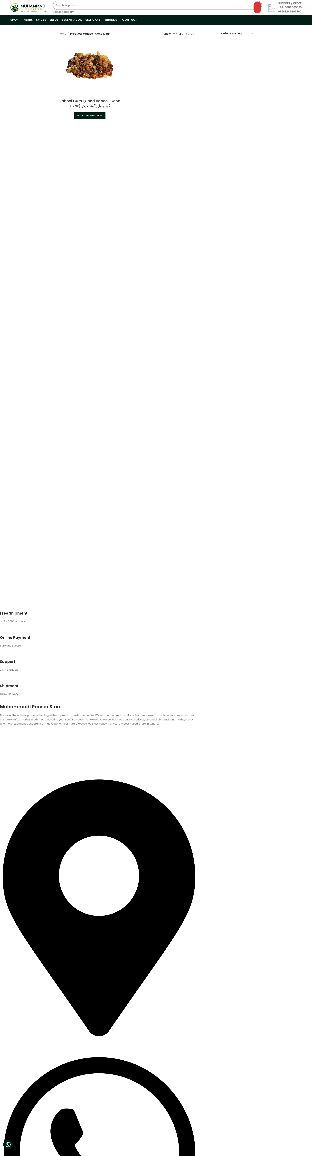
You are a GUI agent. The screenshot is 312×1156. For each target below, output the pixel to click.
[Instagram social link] (93, 742)
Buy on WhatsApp (91, 115)
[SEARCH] (257, 7)
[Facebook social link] (85, 742)
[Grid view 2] (202, 33)
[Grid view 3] (208, 33)
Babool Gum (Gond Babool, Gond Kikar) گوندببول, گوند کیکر (89, 103)
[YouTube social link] (101, 742)
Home (62, 34)
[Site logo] (28, 7)
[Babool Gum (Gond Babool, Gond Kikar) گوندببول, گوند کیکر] (89, 66)
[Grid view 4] (214, 33)
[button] (8, 1144)
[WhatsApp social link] (110, 742)
